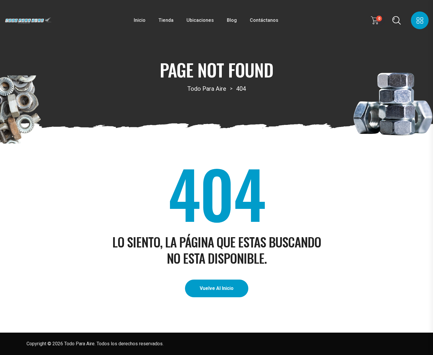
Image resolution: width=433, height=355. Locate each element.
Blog (232, 20)
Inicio (140, 20)
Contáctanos (264, 20)
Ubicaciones (200, 20)
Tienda (165, 20)
